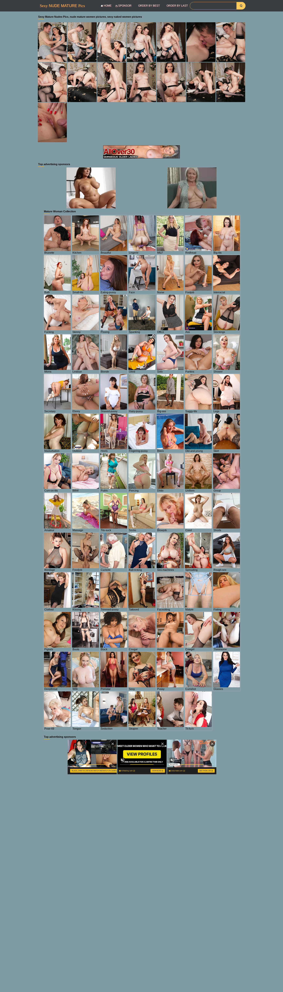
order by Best (149, 5)
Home (108, 5)
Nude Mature (62, 6)
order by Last (177, 5)
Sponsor (125, 5)
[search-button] (240, 6)
